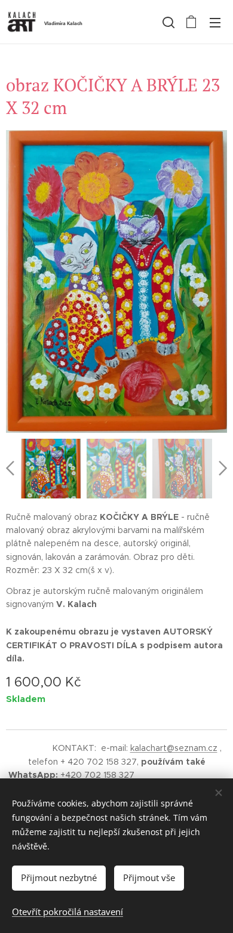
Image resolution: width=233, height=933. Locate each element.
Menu (215, 22)
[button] (167, 22)
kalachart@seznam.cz (173, 748)
